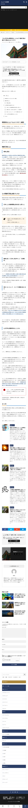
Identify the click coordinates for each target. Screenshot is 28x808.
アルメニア (6, 695)
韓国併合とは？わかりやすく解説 (10, 98)
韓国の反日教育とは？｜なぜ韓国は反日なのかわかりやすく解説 (17, 428)
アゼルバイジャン (7, 692)
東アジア (8, 32)
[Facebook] (5, 529)
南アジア (5, 737)
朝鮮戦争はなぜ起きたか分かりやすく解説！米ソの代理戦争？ (17, 468)
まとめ (5, 116)
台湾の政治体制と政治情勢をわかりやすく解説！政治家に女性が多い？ (20, 612)
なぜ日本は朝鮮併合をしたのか (11, 114)
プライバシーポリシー (20, 798)
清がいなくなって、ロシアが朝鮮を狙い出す (13, 111)
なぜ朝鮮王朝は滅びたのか (9, 105)
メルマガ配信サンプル (20, 797)
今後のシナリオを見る (14, 73)
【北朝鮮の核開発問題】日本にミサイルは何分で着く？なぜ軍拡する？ (17, 490)
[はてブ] (23, 529)
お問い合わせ (11, 797)
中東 (4, 711)
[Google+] (17, 529)
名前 (3, 639)
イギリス (5, 698)
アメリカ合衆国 (6, 734)
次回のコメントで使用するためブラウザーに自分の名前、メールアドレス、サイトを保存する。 (13, 656)
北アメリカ (6, 731)
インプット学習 (6, 686)
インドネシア (6, 769)
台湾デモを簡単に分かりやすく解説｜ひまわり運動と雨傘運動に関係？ (20, 595)
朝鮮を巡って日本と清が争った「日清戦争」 (13, 109)
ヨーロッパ (6, 689)
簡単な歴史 (8, 102)
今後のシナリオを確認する (14, 540)
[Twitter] (11, 529)
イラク (5, 721)
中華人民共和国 (6, 747)
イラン (5, 724)
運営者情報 (3, 4)
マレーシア (7, 9)
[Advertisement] (9, 19)
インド (5, 740)
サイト (3, 649)
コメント (4, 627)
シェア (8, 807)
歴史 (20, 42)
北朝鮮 (13, 32)
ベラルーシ (6, 705)
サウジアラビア (6, 727)
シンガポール (12, 9)
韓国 (17, 42)
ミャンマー (6, 782)
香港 (4, 9)
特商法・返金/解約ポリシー (8, 798)
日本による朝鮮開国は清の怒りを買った (13, 107)
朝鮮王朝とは (7, 100)
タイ (16, 9)
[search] (25, 7)
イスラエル (6, 718)
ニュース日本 (5, 2)
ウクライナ (6, 702)
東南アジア (6, 766)
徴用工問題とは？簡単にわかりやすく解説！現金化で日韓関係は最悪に (17, 448)
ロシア (5, 708)
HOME (3, 32)
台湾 (2, 9)
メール (3, 644)
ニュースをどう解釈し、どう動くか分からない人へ (14, 30)
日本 (12, 445)
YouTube (18, 75)
